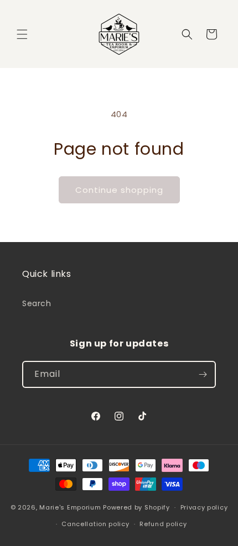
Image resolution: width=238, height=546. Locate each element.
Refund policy (163, 523)
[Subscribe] (202, 374)
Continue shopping (119, 190)
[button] (22, 34)
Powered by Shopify (136, 507)
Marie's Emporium (70, 507)
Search (36, 303)
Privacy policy (204, 507)
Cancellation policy (95, 523)
